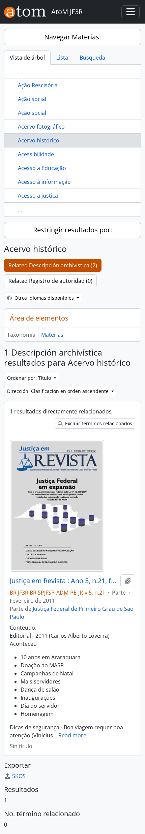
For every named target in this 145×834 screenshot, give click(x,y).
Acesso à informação (44, 182)
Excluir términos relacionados (98, 423)
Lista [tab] (62, 57)
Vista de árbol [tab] (27, 57)
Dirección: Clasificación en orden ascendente (58, 391)
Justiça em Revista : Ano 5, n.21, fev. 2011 (64, 581)
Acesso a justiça (38, 195)
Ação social (32, 99)
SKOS (19, 776)
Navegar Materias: (72, 36)
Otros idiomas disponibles (44, 298)
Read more (72, 735)
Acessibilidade (36, 154)
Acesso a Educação (42, 168)
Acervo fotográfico (41, 126)
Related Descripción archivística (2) (52, 265)
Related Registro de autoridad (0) (50, 281)
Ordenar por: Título (29, 378)
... (20, 71)
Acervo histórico (38, 140)
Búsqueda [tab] (92, 57)
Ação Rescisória (38, 85)
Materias (52, 334)
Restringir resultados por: (72, 229)
